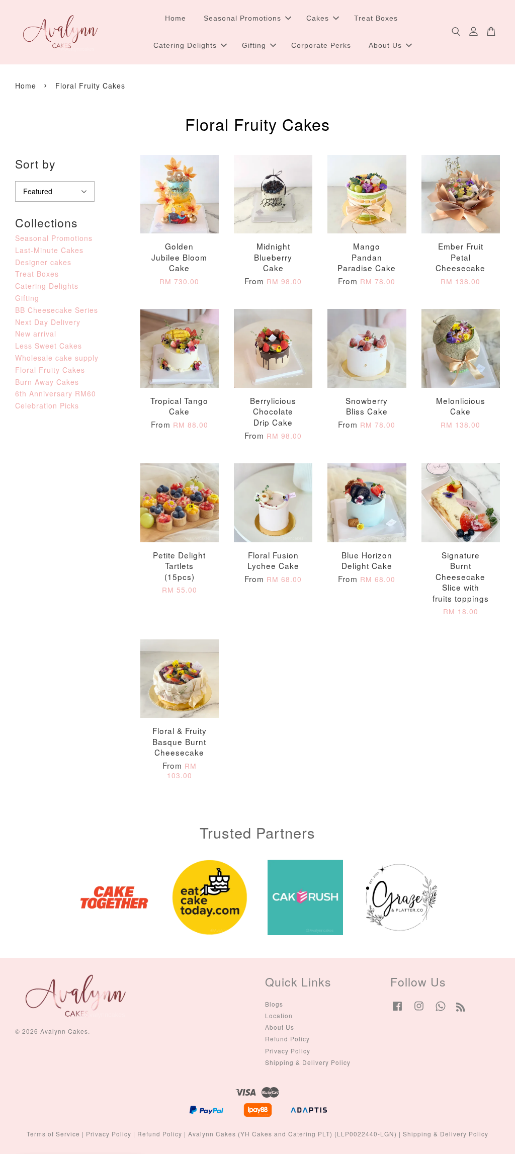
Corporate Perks (321, 45)
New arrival (35, 333)
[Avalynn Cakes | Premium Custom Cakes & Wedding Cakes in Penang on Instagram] (419, 1010)
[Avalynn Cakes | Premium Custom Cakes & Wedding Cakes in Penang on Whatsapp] (441, 1010)
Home (175, 18)
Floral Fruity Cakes (50, 370)
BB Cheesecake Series (56, 310)
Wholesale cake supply (57, 358)
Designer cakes (43, 262)
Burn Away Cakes (47, 382)
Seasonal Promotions (242, 18)
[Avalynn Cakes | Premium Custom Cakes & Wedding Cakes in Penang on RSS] (461, 1008)
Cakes (317, 18)
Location (279, 1015)
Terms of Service (53, 1133)
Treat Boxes (376, 18)
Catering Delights (185, 45)
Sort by (35, 163)
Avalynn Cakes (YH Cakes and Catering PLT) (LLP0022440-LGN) (292, 1133)
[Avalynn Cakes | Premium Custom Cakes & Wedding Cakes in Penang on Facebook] (397, 1010)
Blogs (274, 1004)
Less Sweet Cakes (48, 346)
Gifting (254, 45)
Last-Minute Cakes (49, 250)
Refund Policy (287, 1038)
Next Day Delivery (47, 322)
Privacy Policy (287, 1050)
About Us (385, 45)
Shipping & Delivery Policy (308, 1062)
